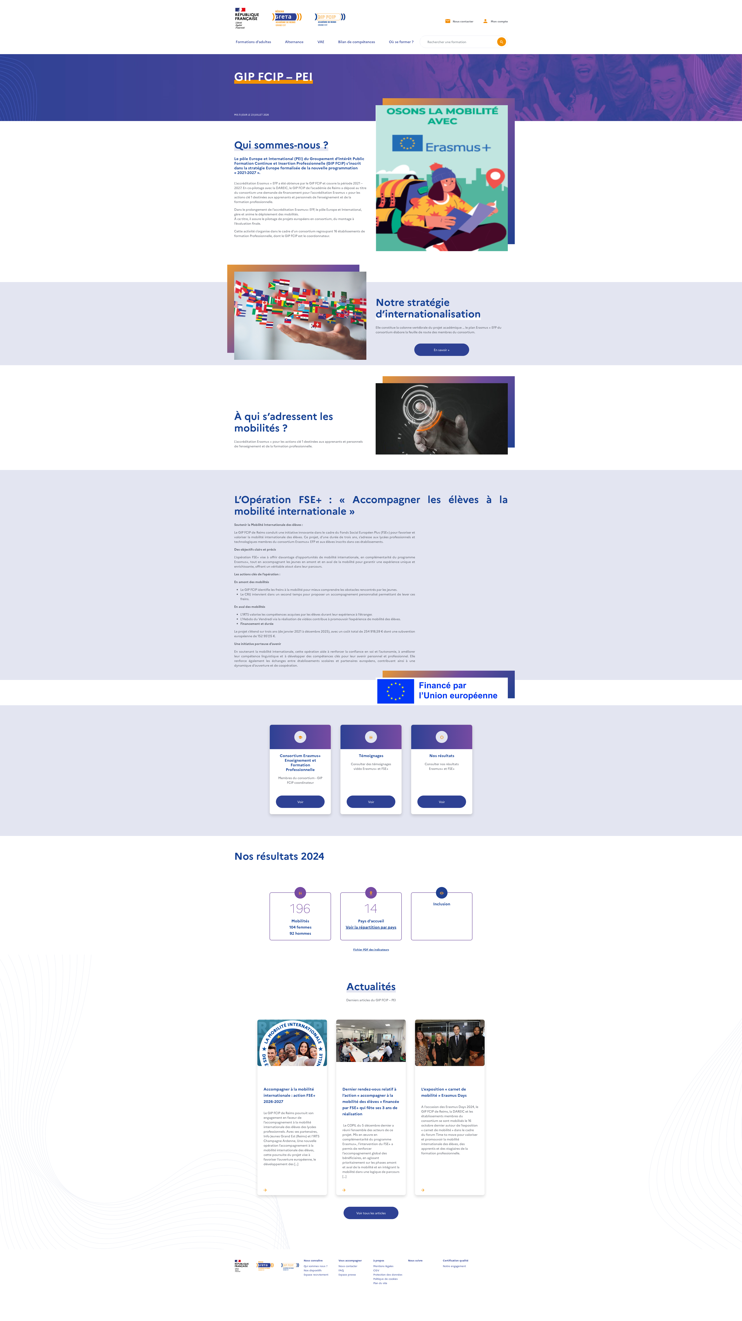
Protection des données (387, 1274)
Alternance (294, 41)
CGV (376, 1270)
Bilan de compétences (356, 41)
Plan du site (380, 1283)
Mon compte (499, 21)
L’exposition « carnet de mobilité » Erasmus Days (444, 1092)
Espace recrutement (316, 1274)
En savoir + (442, 350)
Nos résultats (441, 755)
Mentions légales (383, 1266)
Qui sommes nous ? (316, 1266)
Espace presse (347, 1274)
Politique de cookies (385, 1278)
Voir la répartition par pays (371, 927)
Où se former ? (401, 41)
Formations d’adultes (253, 41)
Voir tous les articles (371, 1213)
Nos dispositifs (313, 1270)
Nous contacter (462, 21)
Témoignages (371, 755)
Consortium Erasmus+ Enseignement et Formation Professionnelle (300, 762)
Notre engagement (454, 1266)
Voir (300, 802)
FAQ (341, 1270)
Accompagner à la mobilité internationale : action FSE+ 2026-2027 (289, 1095)
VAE (320, 41)
